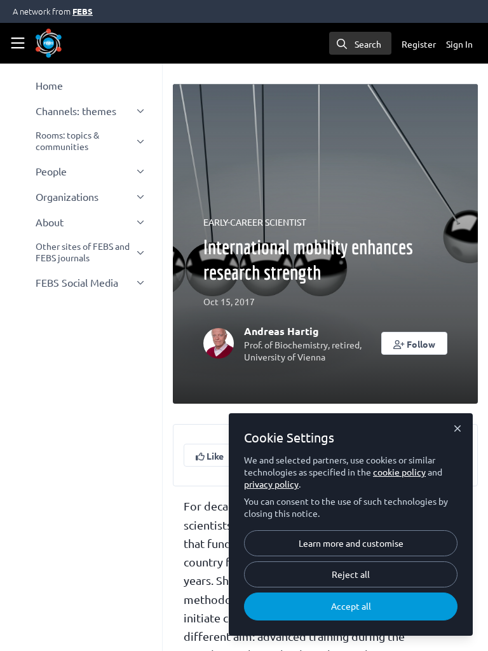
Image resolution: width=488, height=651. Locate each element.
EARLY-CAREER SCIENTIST (254, 222)
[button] (414, 343)
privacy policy (271, 484)
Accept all (351, 606)
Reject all (351, 574)
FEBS (82, 11)
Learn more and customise (351, 543)
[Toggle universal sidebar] (18, 43)
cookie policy (399, 471)
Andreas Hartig (281, 331)
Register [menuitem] (419, 44)
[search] (360, 43)
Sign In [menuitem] (459, 44)
